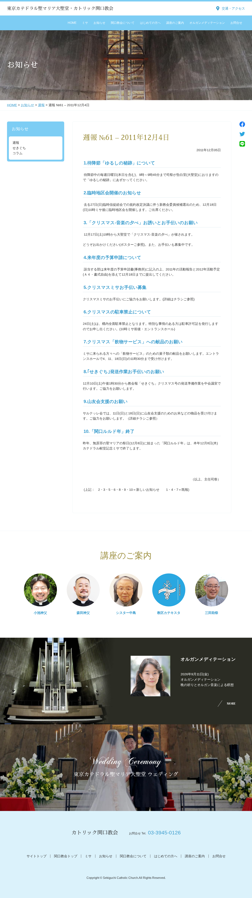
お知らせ (99, 22)
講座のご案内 (175, 22)
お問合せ (236, 22)
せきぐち (19, 148)
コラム (18, 153)
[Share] (242, 124)
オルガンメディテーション (207, 22)
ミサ (85, 22)
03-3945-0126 (164, 833)
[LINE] (242, 144)
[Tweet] (242, 134)
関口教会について (122, 22)
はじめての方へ (150, 22)
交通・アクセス (233, 8)
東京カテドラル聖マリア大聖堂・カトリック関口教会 (60, 8)
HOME (72, 22)
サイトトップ (36, 856)
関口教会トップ (65, 856)
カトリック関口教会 (94, 832)
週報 (41, 105)
